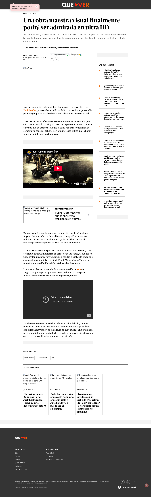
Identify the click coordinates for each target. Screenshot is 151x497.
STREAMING (20, 463)
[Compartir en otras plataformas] (57, 59)
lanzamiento (42, 358)
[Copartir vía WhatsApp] (52, 59)
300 (79, 269)
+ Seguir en (75, 54)
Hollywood (19, 466)
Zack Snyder (29, 358)
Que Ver (27, 13)
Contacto (49, 456)
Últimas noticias (21, 469)
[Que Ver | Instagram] (128, 482)
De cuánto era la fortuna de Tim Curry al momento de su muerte (52, 48)
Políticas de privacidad (54, 459)
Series (17, 456)
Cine (17, 453)
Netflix (17, 459)
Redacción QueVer (30, 55)
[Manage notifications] (147, 485)
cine (34, 13)
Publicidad (50, 453)
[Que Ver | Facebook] (134, 482)
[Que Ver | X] (122, 482)
